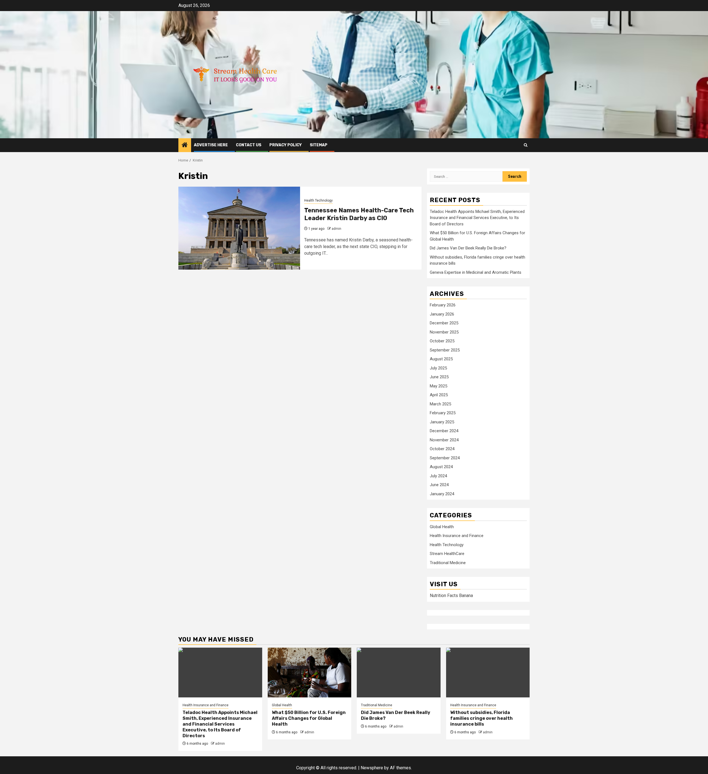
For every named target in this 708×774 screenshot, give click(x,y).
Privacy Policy (285, 145)
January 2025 (442, 421)
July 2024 (438, 475)
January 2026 (442, 314)
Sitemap (318, 145)
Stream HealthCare (447, 553)
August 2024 (441, 466)
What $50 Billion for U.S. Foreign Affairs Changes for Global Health (309, 718)
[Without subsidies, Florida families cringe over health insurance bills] (488, 672)
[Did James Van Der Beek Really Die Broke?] (399, 672)
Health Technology (318, 200)
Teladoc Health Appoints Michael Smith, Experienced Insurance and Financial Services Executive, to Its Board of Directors (477, 217)
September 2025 (445, 350)
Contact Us (248, 145)
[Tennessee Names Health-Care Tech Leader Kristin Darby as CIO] (239, 228)
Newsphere (372, 767)
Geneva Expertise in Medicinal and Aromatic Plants (475, 272)
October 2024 (442, 448)
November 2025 (444, 332)
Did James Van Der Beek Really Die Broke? (468, 248)
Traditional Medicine (448, 562)
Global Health (442, 526)
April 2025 (439, 394)
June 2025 (439, 376)
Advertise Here (211, 145)
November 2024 (444, 439)
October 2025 (442, 340)
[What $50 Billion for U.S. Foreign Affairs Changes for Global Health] (310, 672)
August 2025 (441, 358)
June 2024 (439, 484)
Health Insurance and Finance (456, 535)
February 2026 (442, 305)
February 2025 (442, 412)
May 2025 (438, 386)
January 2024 (442, 493)
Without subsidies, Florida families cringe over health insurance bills (481, 718)
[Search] (525, 145)
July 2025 (438, 368)
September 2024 (445, 457)
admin (336, 229)
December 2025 (444, 322)
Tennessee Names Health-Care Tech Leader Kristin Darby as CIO (359, 214)
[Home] (185, 145)
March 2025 (440, 404)
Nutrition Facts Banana (451, 595)
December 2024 (444, 430)
